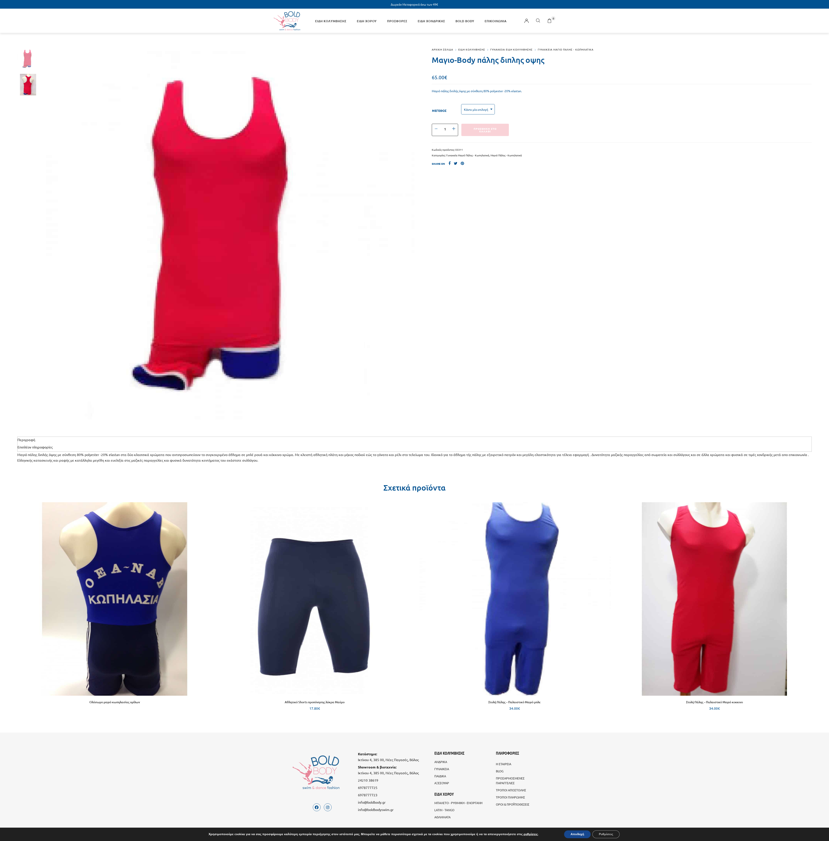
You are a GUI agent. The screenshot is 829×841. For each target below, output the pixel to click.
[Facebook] (317, 807)
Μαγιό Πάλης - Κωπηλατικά (506, 155)
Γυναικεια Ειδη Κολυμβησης (511, 49)
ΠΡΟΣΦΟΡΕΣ (397, 21)
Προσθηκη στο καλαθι (485, 130)
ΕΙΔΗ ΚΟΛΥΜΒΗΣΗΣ (330, 21)
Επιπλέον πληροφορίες (35, 447)
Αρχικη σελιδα (442, 49)
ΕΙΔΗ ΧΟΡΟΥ (367, 21)
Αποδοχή (577, 834)
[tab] (414, 439)
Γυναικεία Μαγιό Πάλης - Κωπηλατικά (467, 155)
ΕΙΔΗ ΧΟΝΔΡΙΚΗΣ (431, 21)
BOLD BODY (465, 21)
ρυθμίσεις (531, 834)
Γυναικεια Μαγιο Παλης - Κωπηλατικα (565, 49)
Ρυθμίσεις (606, 834)
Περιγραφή (26, 439)
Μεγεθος (439, 110)
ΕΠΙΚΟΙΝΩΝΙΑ (496, 21)
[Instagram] (328, 807)
